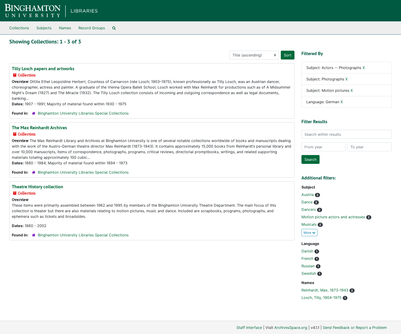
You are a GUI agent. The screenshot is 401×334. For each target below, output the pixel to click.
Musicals (309, 224)
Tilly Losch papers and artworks (43, 69)
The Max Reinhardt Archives (39, 128)
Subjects (44, 28)
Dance (307, 202)
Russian (308, 266)
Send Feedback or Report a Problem (355, 327)
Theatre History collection (37, 187)
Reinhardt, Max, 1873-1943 (325, 290)
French (307, 258)
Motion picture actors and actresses (333, 217)
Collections (19, 28)
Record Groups (91, 28)
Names (65, 28)
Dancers (309, 209)
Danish (307, 251)
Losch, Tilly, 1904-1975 (322, 297)
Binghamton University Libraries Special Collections (83, 113)
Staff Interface (249, 327)
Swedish (309, 273)
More (308, 233)
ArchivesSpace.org (290, 327)
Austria (308, 194)
